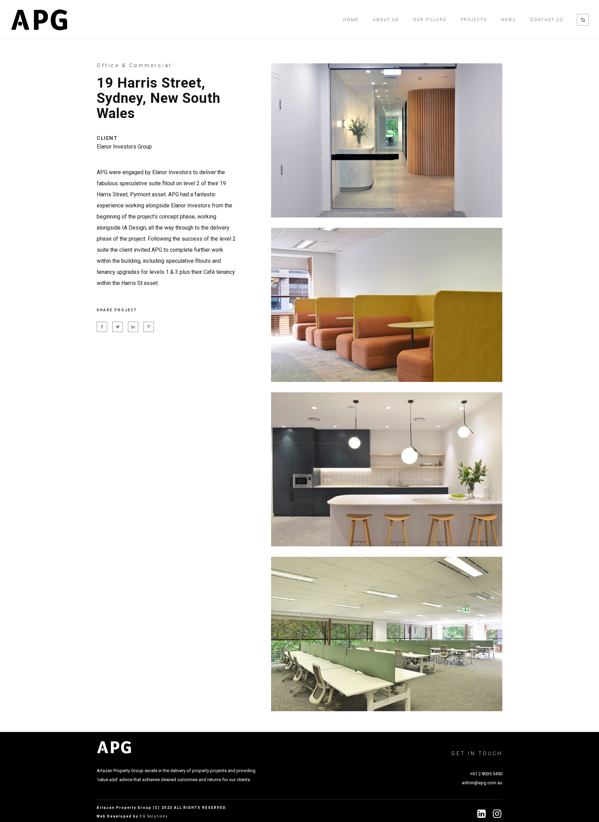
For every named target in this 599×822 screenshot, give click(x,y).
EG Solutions (154, 816)
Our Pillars (429, 19)
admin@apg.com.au (482, 782)
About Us (386, 19)
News (508, 19)
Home (350, 19)
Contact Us (546, 19)
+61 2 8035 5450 (486, 773)
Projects (474, 19)
